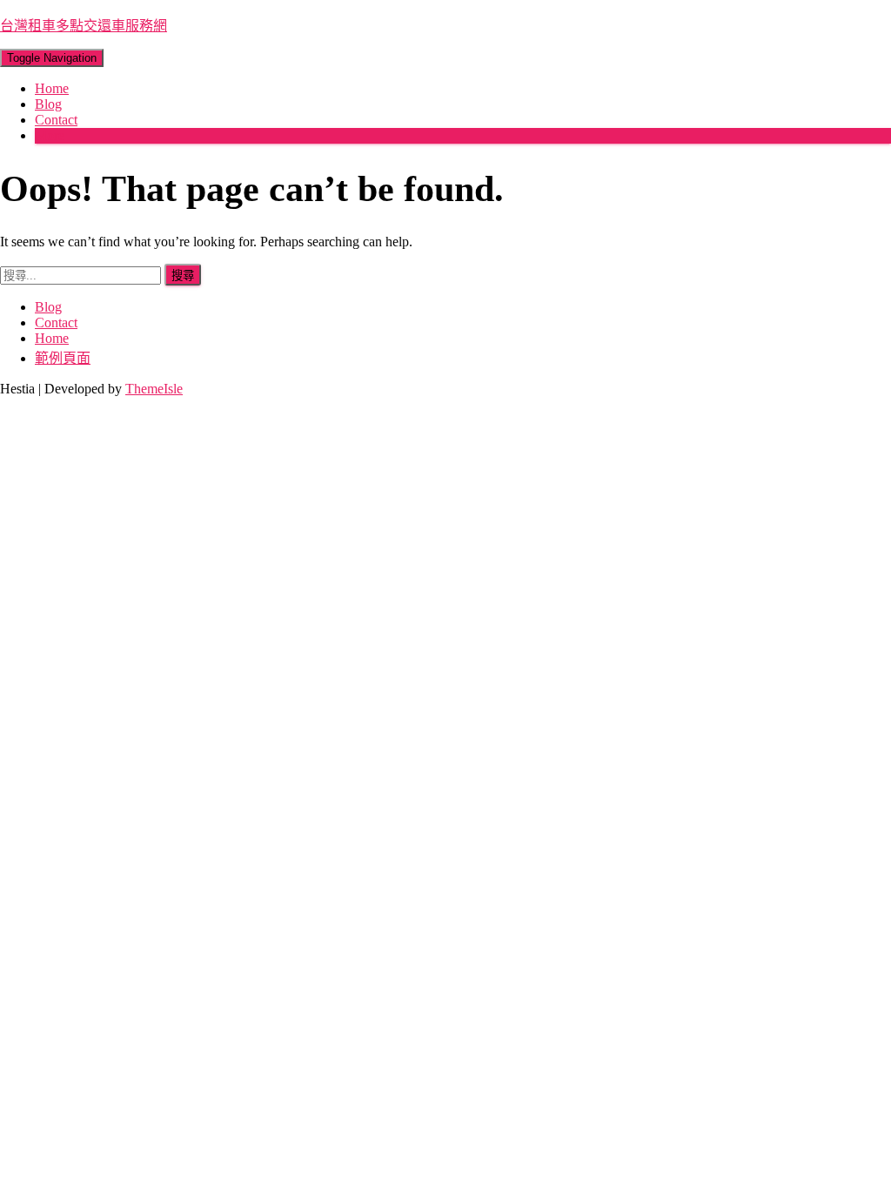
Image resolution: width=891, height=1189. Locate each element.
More (49, 135)
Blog (48, 104)
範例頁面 (62, 358)
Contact (56, 119)
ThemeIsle (154, 388)
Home (52, 88)
